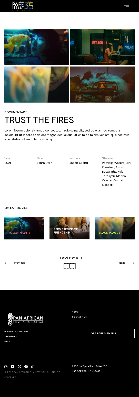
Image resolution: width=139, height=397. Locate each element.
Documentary (15, 112)
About (76, 312)
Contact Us (79, 317)
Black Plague (109, 233)
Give (7, 341)
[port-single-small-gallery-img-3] (37, 85)
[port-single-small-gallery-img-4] (102, 85)
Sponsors (10, 336)
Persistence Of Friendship (66, 231)
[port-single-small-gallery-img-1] (37, 47)
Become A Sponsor (16, 331)
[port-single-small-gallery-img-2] (102, 47)
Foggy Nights (20, 233)
